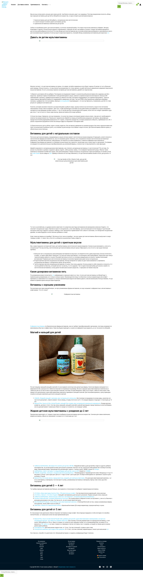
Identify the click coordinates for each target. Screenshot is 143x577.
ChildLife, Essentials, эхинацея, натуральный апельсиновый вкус (54, 473)
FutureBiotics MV (39, 527)
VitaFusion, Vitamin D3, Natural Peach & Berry (47, 505)
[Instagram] (107, 567)
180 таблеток (45, 524)
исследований (64, 101)
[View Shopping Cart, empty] (137, 5)
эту (53, 275)
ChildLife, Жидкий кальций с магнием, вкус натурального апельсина (55, 398)
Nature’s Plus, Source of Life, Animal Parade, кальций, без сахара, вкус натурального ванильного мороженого (67, 403)
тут (108, 33)
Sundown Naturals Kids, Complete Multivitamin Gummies (51, 498)
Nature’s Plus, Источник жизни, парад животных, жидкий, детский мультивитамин (59, 478)
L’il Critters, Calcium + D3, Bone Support (46, 495)
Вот (51, 153)
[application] (48, 4)
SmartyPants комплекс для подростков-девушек (49, 529)
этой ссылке (36, 153)
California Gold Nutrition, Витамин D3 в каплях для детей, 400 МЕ (54, 466)
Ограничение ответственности (67, 567)
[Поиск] (119, 6)
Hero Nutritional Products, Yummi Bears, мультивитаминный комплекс (55, 502)
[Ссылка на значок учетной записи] (140, 4)
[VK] (103, 567)
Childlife (88, 471)
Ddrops (97, 469)
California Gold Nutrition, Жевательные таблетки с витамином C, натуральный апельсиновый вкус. (64, 496)
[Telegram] (100, 567)
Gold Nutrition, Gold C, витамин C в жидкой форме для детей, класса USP (56, 471)
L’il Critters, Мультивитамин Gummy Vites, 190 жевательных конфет (54, 493)
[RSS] (111, 567)
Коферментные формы (37, 326)
